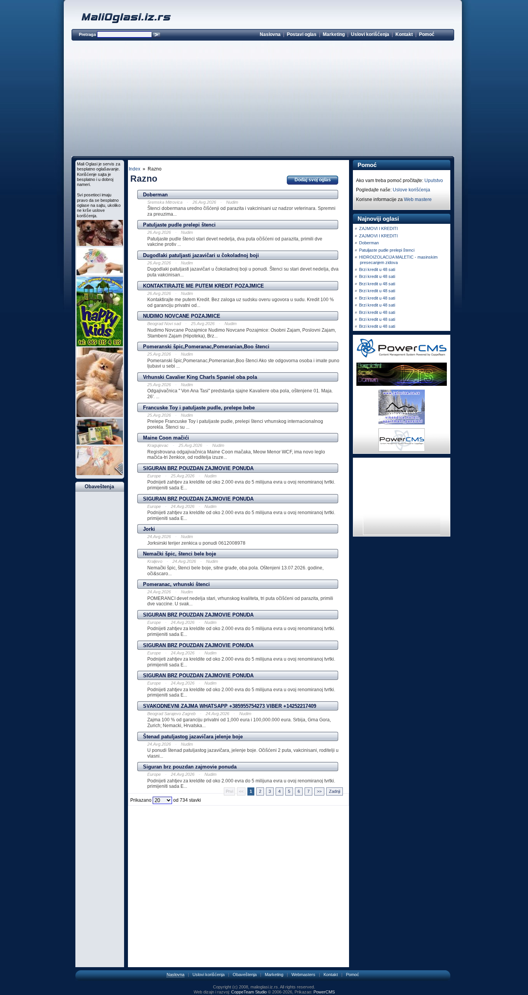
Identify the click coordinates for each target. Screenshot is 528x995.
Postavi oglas (302, 34)
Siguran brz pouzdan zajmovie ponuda (190, 767)
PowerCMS (324, 992)
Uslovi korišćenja (370, 34)
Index (134, 169)
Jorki (149, 529)
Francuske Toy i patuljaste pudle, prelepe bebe (199, 408)
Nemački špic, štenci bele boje (179, 554)
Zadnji (334, 791)
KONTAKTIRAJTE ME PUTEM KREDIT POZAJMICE (203, 286)
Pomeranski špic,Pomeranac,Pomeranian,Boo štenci (206, 346)
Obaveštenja (245, 974)
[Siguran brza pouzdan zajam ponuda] (100, 443)
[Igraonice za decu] (100, 345)
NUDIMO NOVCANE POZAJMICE (181, 316)
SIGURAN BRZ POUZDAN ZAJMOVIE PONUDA (198, 468)
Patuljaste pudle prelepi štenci (179, 225)
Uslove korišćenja (411, 190)
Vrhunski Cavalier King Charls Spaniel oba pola (200, 377)
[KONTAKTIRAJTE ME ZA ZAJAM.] (100, 473)
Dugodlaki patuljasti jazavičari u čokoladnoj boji (201, 255)
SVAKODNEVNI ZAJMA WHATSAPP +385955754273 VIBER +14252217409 (229, 706)
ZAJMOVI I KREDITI (378, 228)
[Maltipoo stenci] (100, 244)
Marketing (334, 34)
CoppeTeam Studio (249, 992)
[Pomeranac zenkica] (100, 415)
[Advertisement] (262, 100)
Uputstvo (433, 180)
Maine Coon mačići (166, 438)
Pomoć (426, 34)
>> (319, 791)
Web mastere (418, 199)
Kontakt (404, 34)
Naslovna (270, 34)
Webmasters (303, 974)
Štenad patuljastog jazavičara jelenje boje (193, 736)
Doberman (155, 195)
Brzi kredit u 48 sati (377, 269)
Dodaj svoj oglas (313, 179)
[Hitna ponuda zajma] (100, 273)
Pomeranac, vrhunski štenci (176, 584)
